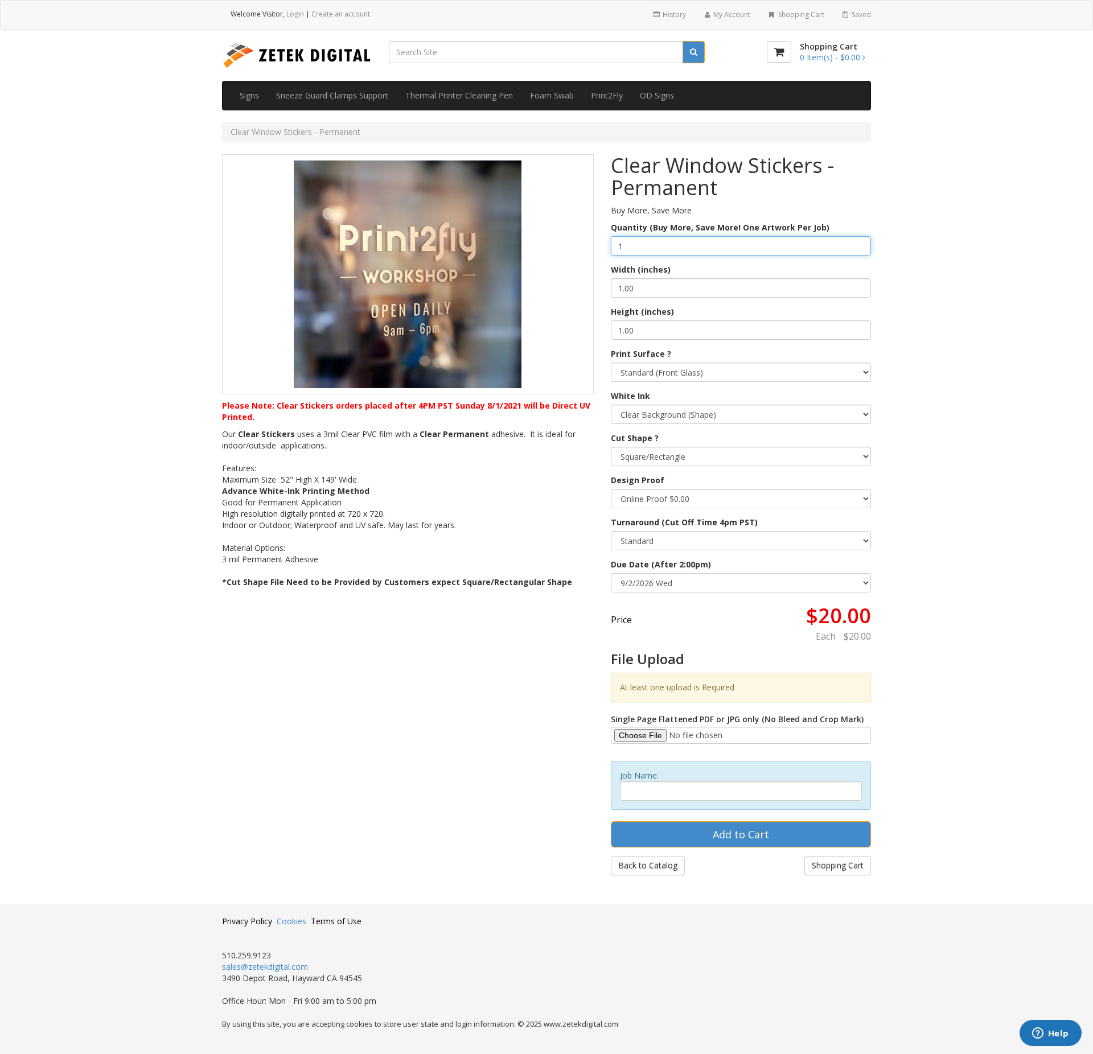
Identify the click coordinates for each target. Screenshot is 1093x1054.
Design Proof (637, 480)
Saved (860, 14)
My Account (731, 14)
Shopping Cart (800, 14)
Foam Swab (552, 95)
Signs (249, 95)
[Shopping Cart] (779, 52)
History (673, 14)
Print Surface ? (641, 353)
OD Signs (657, 95)
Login (295, 14)
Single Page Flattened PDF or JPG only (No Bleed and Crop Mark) (737, 719)
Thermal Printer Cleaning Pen (459, 95)
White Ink (630, 395)
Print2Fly (607, 95)
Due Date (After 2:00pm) (661, 564)
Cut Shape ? (635, 438)
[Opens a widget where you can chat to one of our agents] (1050, 1034)
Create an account (340, 14)
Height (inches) (642, 311)
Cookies (291, 921)
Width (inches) (641, 269)
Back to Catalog (647, 865)
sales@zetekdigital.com (265, 966)
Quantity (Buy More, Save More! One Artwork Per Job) (720, 227)
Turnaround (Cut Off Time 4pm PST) (684, 522)
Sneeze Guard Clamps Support (332, 95)
